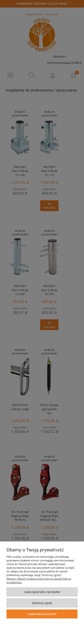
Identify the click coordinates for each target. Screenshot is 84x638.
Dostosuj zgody (42, 603)
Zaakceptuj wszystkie (42, 614)
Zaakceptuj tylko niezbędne (42, 592)
